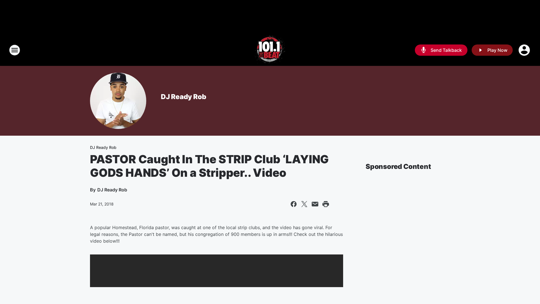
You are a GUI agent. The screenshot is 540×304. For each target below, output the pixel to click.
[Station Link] (270, 50)
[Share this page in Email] (315, 204)
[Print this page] (326, 204)
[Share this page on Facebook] (294, 204)
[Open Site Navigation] (14, 50)
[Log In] (525, 50)
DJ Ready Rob (183, 97)
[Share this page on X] (304, 204)
